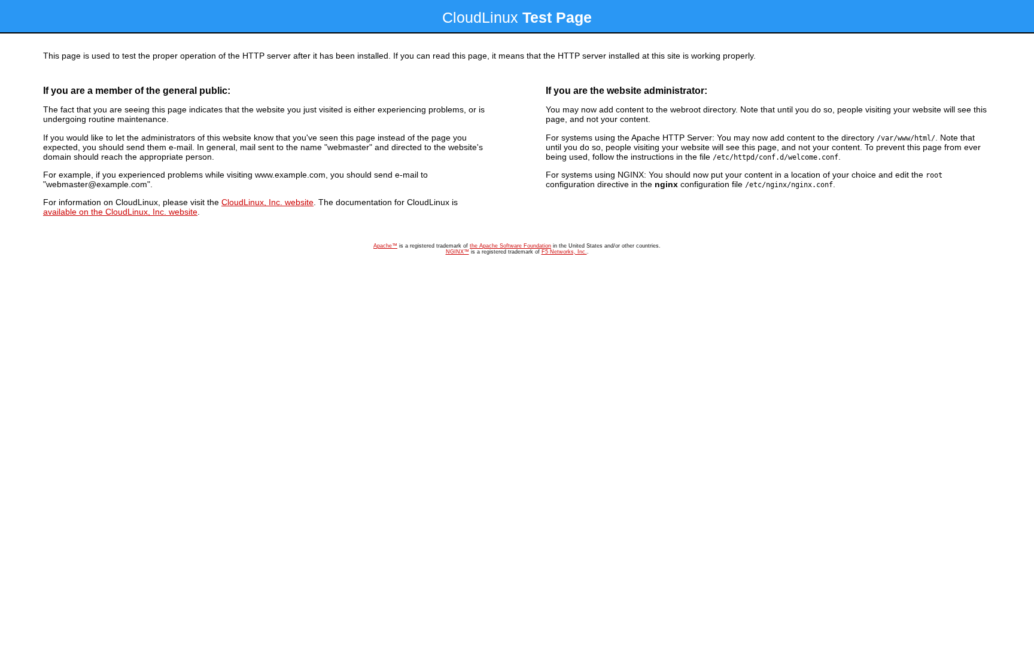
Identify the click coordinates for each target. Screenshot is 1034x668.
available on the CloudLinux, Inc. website (120, 211)
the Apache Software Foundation (510, 246)
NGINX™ (457, 252)
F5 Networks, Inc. (564, 252)
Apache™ (385, 246)
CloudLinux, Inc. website (267, 202)
